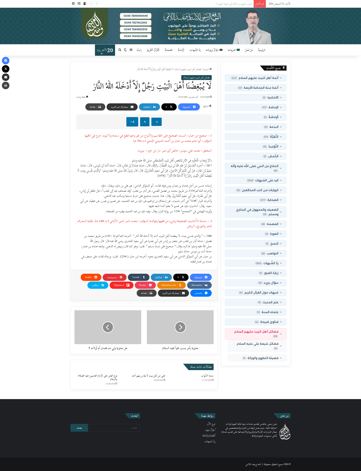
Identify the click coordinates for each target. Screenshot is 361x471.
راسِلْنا (139, 50)
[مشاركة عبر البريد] (5, 77)
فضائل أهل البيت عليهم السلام (188, 69)
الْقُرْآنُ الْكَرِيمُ (153, 50)
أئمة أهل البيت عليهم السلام (255, 78)
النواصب (270, 253)
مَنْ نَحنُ (249, 50)
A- (156, 121)
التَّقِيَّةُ (271, 136)
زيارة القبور (268, 273)
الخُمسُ (271, 156)
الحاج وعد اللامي (253, 464)
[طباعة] (5, 85)
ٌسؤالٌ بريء (210, 429)
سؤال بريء (268, 282)
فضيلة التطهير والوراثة (260, 358)
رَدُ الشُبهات (267, 263)
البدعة (271, 127)
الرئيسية (206, 69)
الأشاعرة (270, 97)
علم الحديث (268, 302)
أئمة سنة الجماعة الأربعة (258, 87)
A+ (132, 121)
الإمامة (270, 107)
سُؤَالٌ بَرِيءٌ (214, 50)
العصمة (270, 224)
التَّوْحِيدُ (270, 146)
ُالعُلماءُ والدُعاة (208, 435)
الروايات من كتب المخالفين (257, 190)
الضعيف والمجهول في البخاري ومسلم (257, 212)
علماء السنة (267, 312)
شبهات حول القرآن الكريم (258, 292)
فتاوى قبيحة (266, 322)
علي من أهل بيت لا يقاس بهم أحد (148, 375)
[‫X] (5, 69)
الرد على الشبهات (262, 180)
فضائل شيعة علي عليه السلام (257, 346)
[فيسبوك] (5, 60)
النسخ (272, 243)
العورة (271, 234)
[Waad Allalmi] (180, 26)
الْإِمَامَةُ (181, 50)
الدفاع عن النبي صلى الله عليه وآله (254, 168)
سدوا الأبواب (207, 375)
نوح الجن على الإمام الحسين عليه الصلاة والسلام (97, 377)
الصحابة (269, 200)
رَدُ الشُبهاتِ (195, 50)
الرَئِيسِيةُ (261, 50)
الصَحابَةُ (169, 50)
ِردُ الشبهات (210, 441)
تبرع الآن (211, 424)
